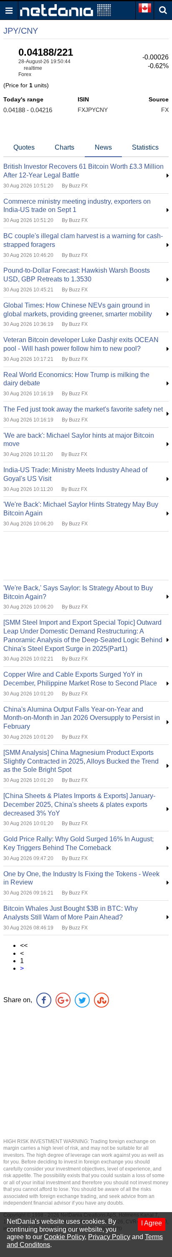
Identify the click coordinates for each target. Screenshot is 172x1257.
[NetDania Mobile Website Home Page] (65, 9)
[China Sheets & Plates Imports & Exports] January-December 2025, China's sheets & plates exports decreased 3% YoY (79, 804)
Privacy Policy (109, 1236)
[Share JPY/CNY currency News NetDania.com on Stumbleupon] (101, 1000)
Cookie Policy (64, 1236)
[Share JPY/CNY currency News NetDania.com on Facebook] (44, 1000)
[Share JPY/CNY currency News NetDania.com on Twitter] (82, 1000)
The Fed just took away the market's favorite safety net (83, 409)
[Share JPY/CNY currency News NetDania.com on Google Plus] (63, 1000)
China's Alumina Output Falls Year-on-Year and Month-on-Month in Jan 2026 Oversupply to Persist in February (81, 718)
